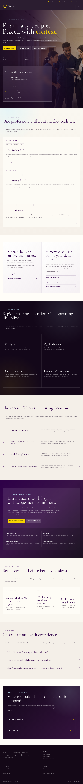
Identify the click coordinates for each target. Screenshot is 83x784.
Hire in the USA (6, 768)
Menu (78, 6)
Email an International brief (16, 520)
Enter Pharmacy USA (24, 48)
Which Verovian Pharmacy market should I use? (27, 652)
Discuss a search (47, 771)
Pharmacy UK (46, 754)
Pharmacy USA (46, 756)
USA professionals (7, 773)
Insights (45, 768)
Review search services (34, 520)
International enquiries (39, 48)
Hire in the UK (6, 766)
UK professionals (7, 771)
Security (70, 781)
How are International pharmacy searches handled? (29, 660)
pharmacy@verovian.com (49, 773)
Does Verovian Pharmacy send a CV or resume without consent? (34, 668)
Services (45, 766)
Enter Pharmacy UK (9, 48)
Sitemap (75, 781)
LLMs (79, 781)
